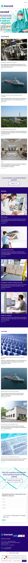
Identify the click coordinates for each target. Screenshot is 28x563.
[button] (12, 31)
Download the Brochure (14, 480)
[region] (14, 21)
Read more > (3, 68)
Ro (25, 2)
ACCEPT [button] (24, 560)
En (26, 2)
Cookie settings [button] (16, 560)
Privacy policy (15, 515)
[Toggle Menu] (25, 6)
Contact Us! (14, 183)
